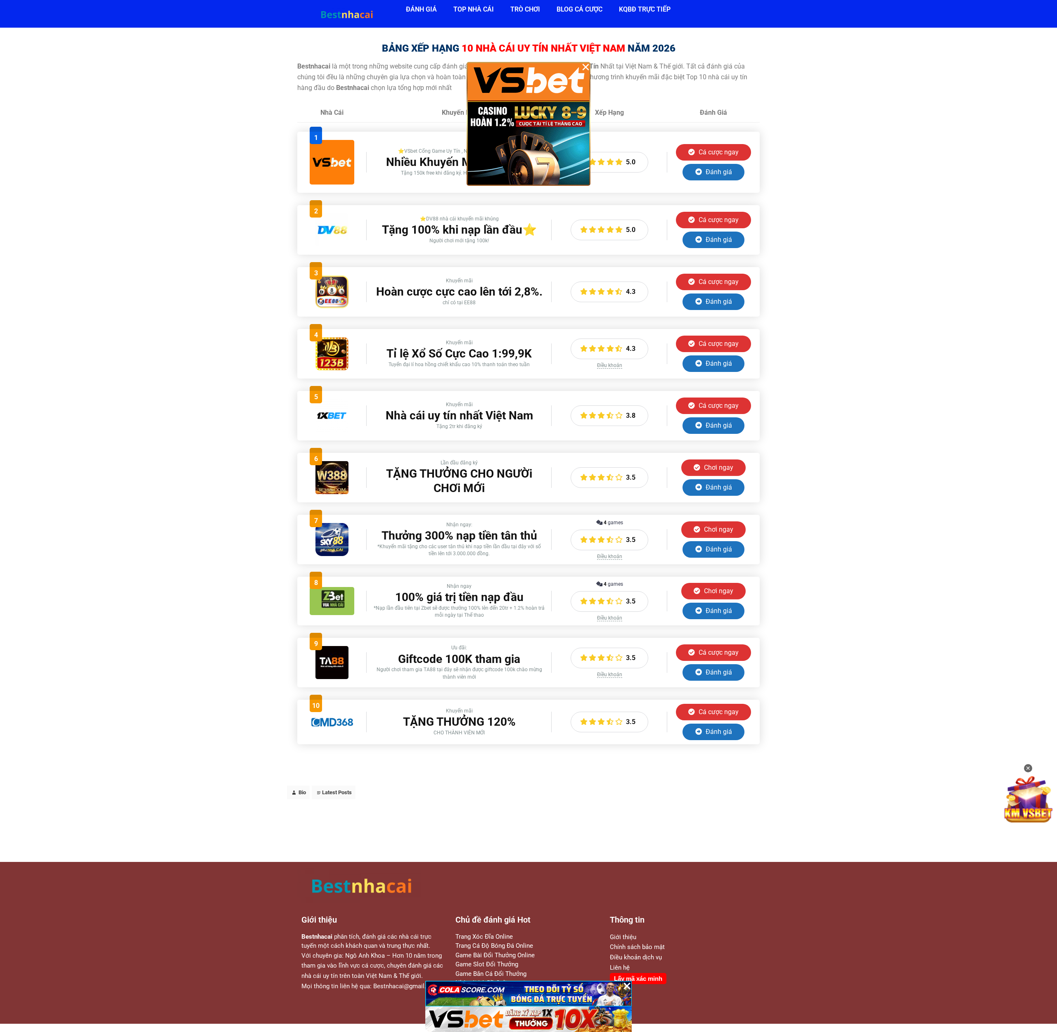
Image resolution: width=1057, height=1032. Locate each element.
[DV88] (331, 244)
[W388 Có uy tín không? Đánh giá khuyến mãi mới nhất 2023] (331, 492)
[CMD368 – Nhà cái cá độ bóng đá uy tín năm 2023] (332, 726)
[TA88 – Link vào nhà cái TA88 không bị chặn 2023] (331, 677)
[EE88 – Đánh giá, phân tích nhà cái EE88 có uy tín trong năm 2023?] (331, 306)
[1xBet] (331, 430)
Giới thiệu (623, 937)
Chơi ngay (717, 467)
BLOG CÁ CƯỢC (579, 9)
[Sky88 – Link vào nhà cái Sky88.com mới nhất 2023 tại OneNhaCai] (331, 554)
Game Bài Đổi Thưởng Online (495, 955)
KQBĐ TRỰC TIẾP (645, 9)
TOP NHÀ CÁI (473, 9)
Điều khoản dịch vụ (636, 957)
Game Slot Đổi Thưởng (486, 964)
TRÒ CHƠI (525, 9)
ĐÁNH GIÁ (421, 9)
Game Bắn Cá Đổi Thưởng (490, 974)
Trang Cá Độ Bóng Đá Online (494, 945)
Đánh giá (718, 172)
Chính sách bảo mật (637, 947)
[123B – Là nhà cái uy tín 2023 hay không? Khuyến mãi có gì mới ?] (331, 368)
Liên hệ (620, 967)
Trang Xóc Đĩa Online (484, 936)
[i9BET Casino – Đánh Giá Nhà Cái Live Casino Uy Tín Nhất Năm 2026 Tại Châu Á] (332, 182)
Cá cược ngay (718, 152)
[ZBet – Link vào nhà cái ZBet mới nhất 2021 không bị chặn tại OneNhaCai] (332, 613)
